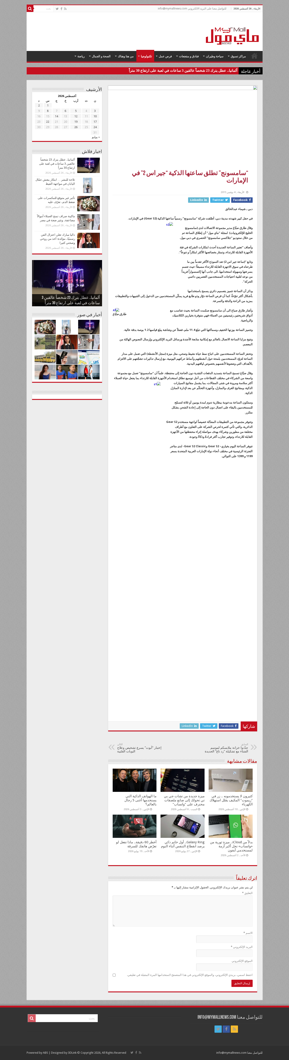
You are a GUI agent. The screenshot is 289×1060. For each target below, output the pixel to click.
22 (47, 121)
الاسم (248, 933)
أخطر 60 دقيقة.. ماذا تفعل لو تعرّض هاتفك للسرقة (136, 844)
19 (75, 121)
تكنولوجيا (146, 56)
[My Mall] (232, 30)
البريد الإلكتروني (242, 947)
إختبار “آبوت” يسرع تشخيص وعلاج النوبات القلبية (139, 748)
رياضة (81, 56)
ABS (45, 1052)
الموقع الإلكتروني (242, 961)
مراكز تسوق (238, 56)
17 (95, 121)
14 (56, 116)
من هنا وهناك (126, 56)
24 (95, 127)
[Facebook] (61, 9)
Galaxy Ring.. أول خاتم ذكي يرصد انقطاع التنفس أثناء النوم (183, 844)
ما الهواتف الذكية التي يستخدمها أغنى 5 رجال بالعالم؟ (140, 800)
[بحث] (30, 8)
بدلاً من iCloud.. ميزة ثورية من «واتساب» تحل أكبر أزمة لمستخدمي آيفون (231, 846)
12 (75, 116)
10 (95, 116)
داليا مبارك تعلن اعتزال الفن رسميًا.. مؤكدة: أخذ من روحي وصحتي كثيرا (57, 238)
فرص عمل (165, 56)
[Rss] (65, 9)
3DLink (72, 1052)
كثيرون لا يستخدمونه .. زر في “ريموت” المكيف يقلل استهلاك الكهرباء (231, 800)
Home (254, 55)
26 (75, 127)
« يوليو (96, 137)
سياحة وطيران (215, 56)
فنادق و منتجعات (189, 56)
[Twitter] (57, 9)
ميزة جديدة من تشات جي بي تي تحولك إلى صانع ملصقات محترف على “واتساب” (184, 800)
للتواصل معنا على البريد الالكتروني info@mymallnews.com (192, 8)
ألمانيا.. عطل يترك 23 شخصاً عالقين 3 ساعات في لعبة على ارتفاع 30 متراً (183, 70)
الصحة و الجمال (101, 56)
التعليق (247, 893)
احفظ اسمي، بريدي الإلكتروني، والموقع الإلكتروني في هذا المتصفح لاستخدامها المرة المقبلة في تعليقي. (190, 975)
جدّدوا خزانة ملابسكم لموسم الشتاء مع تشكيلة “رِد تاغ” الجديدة (226, 748)
